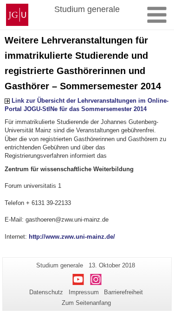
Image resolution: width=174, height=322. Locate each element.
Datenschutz (46, 292)
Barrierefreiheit (123, 292)
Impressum (84, 292)
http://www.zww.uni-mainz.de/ (72, 236)
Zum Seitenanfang (86, 302)
